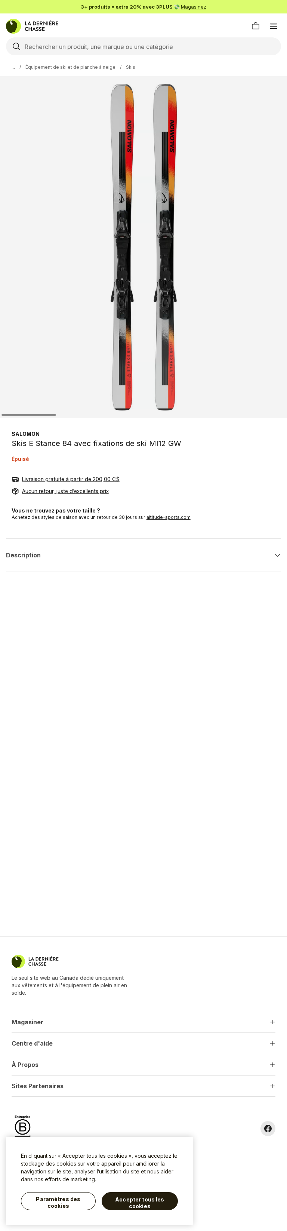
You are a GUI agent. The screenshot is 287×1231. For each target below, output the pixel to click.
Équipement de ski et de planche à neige (70, 67)
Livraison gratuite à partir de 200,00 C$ (71, 479)
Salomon (26, 434)
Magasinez (193, 7)
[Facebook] (267, 1128)
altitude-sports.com (168, 517)
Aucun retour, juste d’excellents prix (65, 491)
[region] (99, 1181)
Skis (130, 67)
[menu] (273, 26)
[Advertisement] (143, 685)
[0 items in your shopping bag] (255, 26)
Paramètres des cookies (58, 1202)
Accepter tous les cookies (139, 1202)
